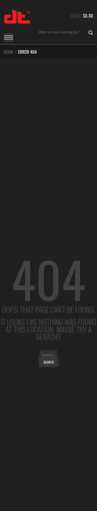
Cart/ (82, 15)
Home (8, 52)
